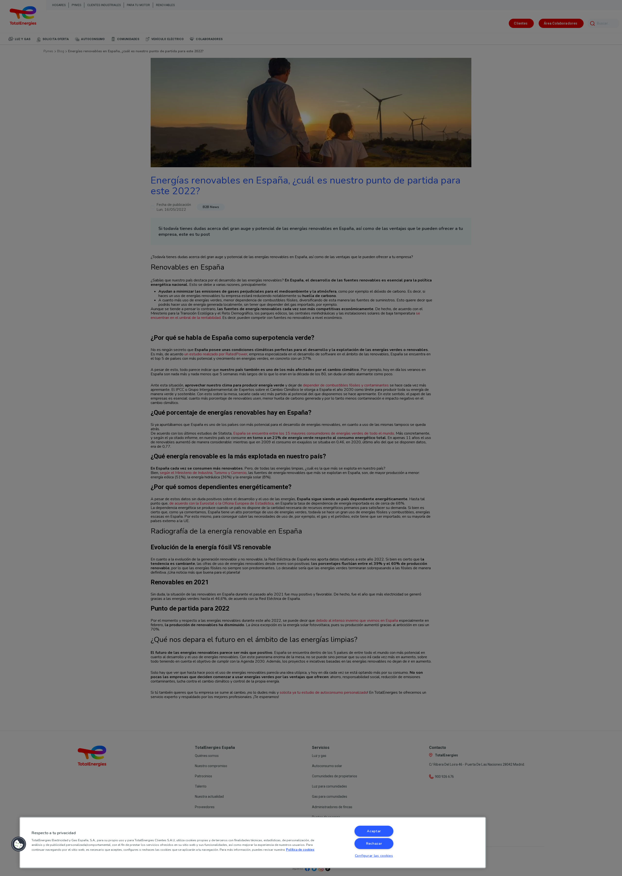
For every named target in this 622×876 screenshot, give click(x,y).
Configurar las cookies (374, 855)
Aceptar (374, 831)
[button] (18, 844)
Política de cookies (300, 849)
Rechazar (374, 843)
